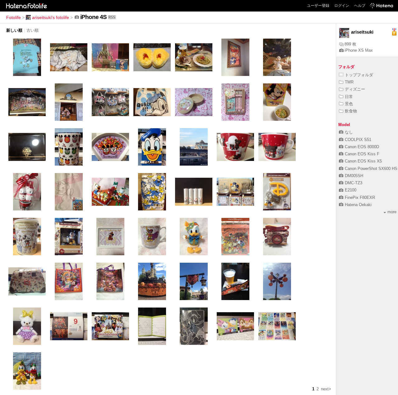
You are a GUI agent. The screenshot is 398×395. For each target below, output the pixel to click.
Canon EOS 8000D (362, 146)
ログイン (341, 5)
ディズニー (355, 89)
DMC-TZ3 (353, 183)
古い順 (32, 30)
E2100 (350, 190)
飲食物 (351, 111)
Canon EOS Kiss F (362, 154)
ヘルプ (359, 5)
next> (326, 389)
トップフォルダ (359, 75)
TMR (349, 82)
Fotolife (13, 17)
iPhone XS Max (359, 50)
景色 (349, 103)
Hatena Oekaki (358, 204)
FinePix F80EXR (360, 197)
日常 (349, 96)
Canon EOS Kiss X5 (363, 161)
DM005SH (354, 175)
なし (349, 132)
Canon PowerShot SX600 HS (371, 168)
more (391, 211)
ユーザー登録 (318, 5)
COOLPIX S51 (358, 139)
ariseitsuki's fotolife (50, 17)
